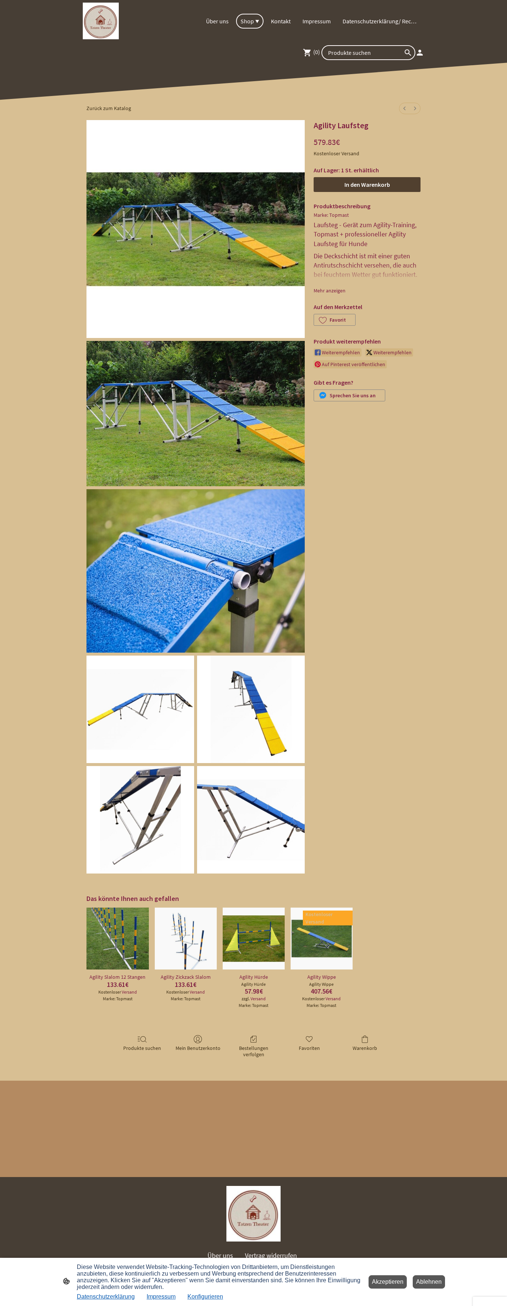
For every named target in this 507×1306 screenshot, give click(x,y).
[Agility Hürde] (254, 938)
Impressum (161, 1296)
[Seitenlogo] (101, 21)
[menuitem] (404, 108)
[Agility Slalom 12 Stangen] (117, 938)
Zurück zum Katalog (108, 108)
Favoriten (309, 1048)
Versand (350, 153)
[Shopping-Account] (419, 52)
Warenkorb (365, 1048)
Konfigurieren (205, 1296)
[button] (335, 320)
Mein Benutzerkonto (198, 1048)
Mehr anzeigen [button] (330, 290)
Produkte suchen (142, 1048)
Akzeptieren (387, 1282)
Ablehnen (429, 1282)
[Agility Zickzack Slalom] (186, 938)
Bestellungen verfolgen (253, 1051)
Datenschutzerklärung (106, 1296)
